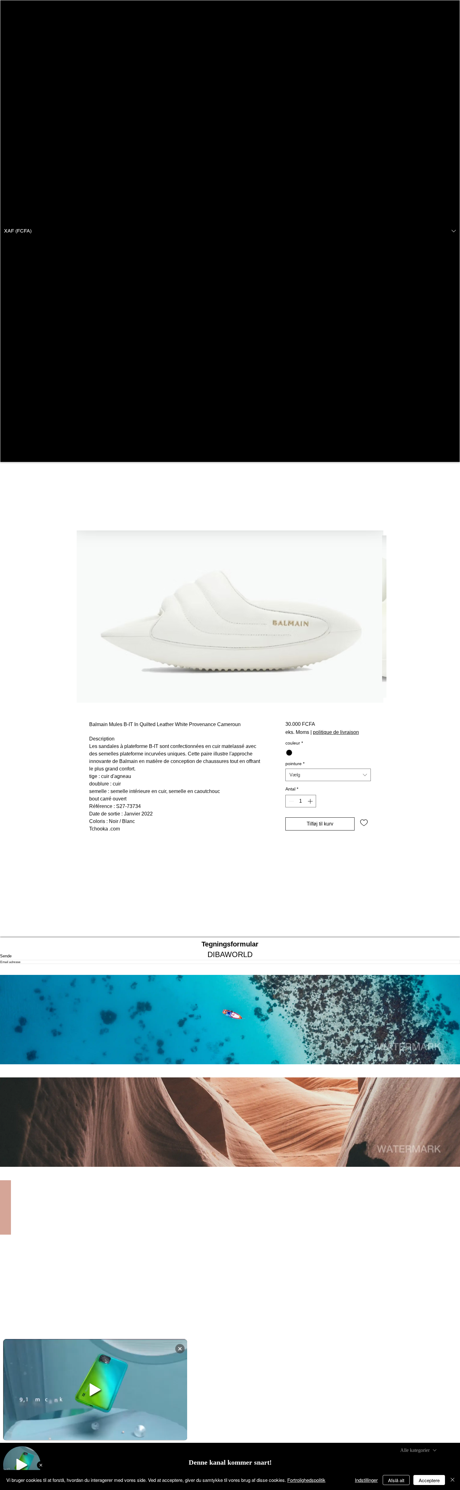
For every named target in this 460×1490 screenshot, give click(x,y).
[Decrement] (290, 801)
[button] (230, 231)
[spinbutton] (300, 801)
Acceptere (429, 1480)
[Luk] (452, 1480)
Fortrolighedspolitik (306, 1480)
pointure (294, 763)
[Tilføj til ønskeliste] (364, 822)
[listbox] (230, 231)
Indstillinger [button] (366, 1480)
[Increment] (310, 801)
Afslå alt (396, 1480)
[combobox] (328, 775)
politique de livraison (336, 732)
